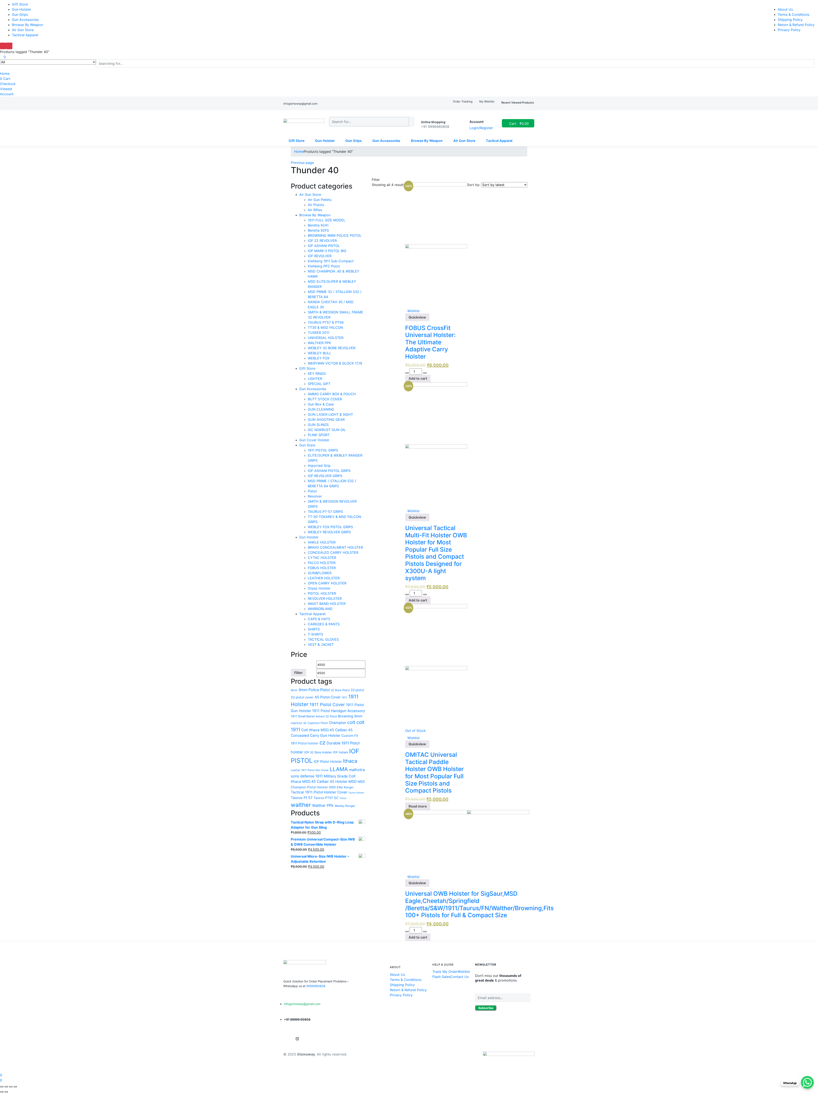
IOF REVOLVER (319, 256)
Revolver (315, 496)
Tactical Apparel (25, 35)
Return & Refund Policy (796, 25)
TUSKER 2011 (318, 332)
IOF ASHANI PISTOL (324, 246)
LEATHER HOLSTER (324, 578)
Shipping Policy (790, 19)
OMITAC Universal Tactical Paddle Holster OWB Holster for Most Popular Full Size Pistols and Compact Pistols (434, 772)
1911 (344, 697)
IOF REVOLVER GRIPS (325, 476)
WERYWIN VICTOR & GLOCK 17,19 (335, 363)
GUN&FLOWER (319, 573)
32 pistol (357, 690)
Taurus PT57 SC (326, 798)
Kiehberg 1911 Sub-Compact (331, 261)
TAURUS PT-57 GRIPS (325, 511)
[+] (424, 372)
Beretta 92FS (318, 230)
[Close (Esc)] (1, 1086)
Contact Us (459, 977)
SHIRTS (314, 629)
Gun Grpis (307, 445)
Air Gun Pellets (319, 200)
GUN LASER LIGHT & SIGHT (330, 414)
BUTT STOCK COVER (325, 399)
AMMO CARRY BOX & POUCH (332, 394)
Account (6, 94)
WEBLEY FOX (318, 358)
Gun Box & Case (321, 404)
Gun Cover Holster (314, 440)
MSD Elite (336, 787)
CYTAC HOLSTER (322, 557)
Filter (298, 673)
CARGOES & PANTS (324, 624)
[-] (407, 372)
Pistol (312, 491)
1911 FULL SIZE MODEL (326, 220)
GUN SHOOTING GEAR (326, 419)
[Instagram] (297, 1038)
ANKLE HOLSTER (322, 542)
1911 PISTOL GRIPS (323, 450)
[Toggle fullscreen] (10, 1086)
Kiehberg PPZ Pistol (324, 266)
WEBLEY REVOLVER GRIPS (329, 532)
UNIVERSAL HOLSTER (325, 338)
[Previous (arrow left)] (1, 1091)
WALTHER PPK (319, 343)
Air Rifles (315, 210)
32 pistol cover (302, 697)
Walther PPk (323, 805)
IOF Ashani (340, 752)
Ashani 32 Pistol (326, 716)
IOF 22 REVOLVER (322, 240)
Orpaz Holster (319, 588)
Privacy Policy (789, 30)
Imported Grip (319, 465)
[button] (518, 123)
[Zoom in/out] (15, 1086)
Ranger (349, 787)
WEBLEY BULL (319, 353)
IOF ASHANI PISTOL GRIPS (329, 471)
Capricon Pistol (318, 723)
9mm (294, 690)
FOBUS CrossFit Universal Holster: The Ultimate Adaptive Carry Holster (430, 342)
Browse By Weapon (27, 25)
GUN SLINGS (318, 424)
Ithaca (350, 761)
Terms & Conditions (793, 14)
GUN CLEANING (321, 409)
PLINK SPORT (319, 435)
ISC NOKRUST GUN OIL (327, 430)
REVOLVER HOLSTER (325, 598)
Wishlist (464, 971)
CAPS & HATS (319, 619)
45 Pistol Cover (328, 697)
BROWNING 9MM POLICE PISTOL (334, 235)
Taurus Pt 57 (302, 798)
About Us (785, 9)
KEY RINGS (317, 373)
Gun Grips (20, 14)
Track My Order (445, 971)
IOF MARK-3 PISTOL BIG (327, 251)
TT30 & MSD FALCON (325, 327)
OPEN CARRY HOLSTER (327, 583)
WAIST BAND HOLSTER (327, 603)
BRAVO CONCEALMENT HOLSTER (335, 547)
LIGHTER (315, 378)
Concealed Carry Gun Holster (315, 735)
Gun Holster (21, 9)
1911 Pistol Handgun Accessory (338, 711)
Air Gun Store (23, 30)
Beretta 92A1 (318, 225)
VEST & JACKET (321, 644)
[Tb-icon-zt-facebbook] (287, 1038)
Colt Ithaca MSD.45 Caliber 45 (327, 730)
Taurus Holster (356, 792)
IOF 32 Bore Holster (318, 752)
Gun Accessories (25, 19)
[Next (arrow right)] (6, 1091)
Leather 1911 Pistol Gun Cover (310, 770)
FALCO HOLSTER (322, 563)
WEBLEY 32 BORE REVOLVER (331, 348)
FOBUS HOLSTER (322, 568)
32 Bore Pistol (340, 690)
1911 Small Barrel (302, 716)
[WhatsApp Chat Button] (807, 1082)
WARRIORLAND (320, 609)
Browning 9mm (350, 716)
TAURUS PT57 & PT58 (326, 322)
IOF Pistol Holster (328, 761)
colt (351, 722)
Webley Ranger (345, 805)
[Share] (6, 1086)
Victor (343, 798)
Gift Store (20, 4)
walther (301, 804)
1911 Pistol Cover (327, 704)
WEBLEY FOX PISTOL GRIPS (330, 527)
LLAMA (339, 769)
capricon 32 (299, 723)
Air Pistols (316, 205)
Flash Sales (441, 977)
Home (5, 73)
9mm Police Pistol (314, 690)
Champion (337, 723)
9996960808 (315, 986)
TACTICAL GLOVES (323, 639)
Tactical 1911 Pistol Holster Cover (319, 792)
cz (322, 742)
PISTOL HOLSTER (322, 593)
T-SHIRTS (315, 634)
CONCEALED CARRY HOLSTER (333, 552)
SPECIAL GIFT (319, 384)
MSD (353, 781)
